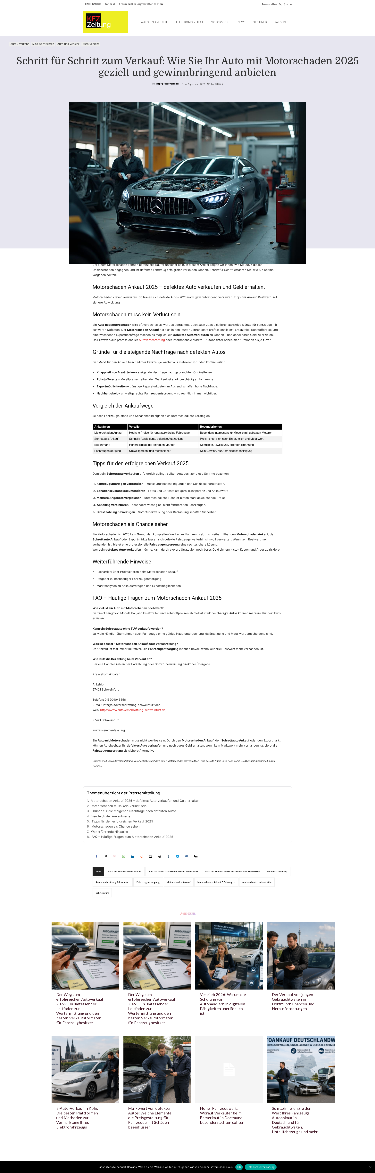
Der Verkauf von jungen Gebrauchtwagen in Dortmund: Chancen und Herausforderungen (293, 1001)
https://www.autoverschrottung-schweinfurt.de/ (133, 710)
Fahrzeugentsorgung (158, 393)
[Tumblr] (168, 856)
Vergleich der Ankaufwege (110, 816)
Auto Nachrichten (43, 44)
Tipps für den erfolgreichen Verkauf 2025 (122, 821)
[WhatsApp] (123, 856)
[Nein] (370, 1167)
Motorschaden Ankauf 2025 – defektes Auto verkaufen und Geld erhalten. (145, 801)
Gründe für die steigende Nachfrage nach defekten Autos (134, 811)
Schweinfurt (102, 892)
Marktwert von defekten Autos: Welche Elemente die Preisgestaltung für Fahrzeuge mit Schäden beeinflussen (149, 1117)
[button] (284, 4)
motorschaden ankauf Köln (256, 882)
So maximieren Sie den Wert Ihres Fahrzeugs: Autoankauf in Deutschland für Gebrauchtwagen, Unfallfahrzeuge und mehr (295, 1120)
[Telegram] (177, 856)
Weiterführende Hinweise (109, 832)
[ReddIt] (141, 856)
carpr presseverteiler (167, 84)
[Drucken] (159, 856)
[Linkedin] (132, 856)
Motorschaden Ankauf (178, 882)
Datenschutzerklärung (261, 1167)
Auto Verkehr (91, 44)
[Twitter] (105, 856)
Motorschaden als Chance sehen (115, 826)
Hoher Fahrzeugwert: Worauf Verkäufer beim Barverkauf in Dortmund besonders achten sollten (222, 1115)
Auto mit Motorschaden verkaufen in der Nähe (173, 871)
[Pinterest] (114, 856)
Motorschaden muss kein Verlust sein (119, 806)
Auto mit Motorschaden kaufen (124, 871)
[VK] (186, 856)
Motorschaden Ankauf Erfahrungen (216, 882)
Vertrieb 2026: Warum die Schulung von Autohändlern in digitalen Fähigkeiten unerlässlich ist (223, 1003)
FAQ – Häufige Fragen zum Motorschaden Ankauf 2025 (132, 837)
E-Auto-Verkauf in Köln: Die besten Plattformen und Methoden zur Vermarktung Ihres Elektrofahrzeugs (77, 1117)
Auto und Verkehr (68, 44)
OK (239, 1167)
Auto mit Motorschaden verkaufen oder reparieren (232, 871)
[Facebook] (96, 856)
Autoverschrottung (152, 340)
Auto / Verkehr (20, 44)
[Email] (150, 856)
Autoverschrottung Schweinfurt (112, 882)
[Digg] (195, 856)
